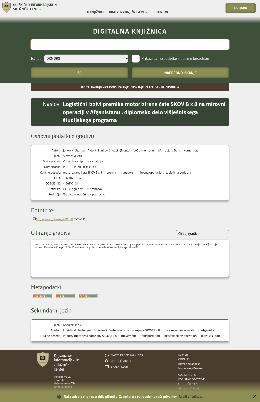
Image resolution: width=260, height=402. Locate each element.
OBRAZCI (183, 359)
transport (126, 172)
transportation (150, 336)
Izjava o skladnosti (189, 363)
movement (128, 336)
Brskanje (137, 87)
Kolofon (183, 354)
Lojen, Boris (173, 150)
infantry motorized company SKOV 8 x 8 (90, 336)
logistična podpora (178, 172)
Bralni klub (119, 366)
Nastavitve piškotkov (190, 368)
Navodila (172, 87)
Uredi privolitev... (191, 396)
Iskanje (123, 87)
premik (111, 172)
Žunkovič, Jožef (108, 150)
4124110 (68, 183)
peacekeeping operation (180, 336)
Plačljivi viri (154, 87)
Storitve (162, 12)
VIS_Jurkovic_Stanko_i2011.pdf (54, 219)
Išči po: (37, 58)
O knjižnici (95, 12)
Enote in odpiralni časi (127, 355)
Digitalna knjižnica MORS (129, 12)
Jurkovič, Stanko (74, 150)
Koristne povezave (191, 379)
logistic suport (210, 336)
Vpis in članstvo (122, 361)
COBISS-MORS (187, 374)
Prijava (240, 7)
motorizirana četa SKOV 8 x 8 (82, 172)
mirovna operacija (149, 172)
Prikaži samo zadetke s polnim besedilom (175, 58)
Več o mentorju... (145, 150)
